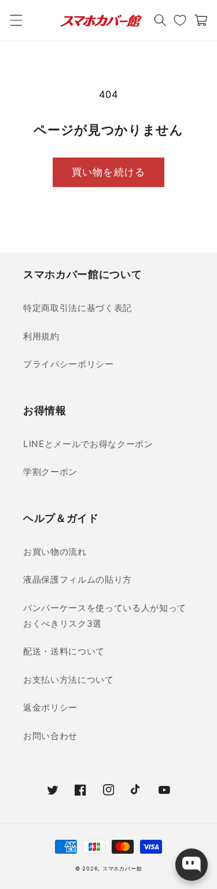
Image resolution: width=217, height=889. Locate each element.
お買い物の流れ (55, 551)
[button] (16, 20)
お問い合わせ (50, 735)
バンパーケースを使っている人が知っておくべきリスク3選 (104, 615)
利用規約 (41, 336)
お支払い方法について (68, 679)
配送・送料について (64, 651)
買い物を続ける (108, 172)
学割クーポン (50, 471)
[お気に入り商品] (180, 20)
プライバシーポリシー (68, 363)
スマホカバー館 (122, 868)
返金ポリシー (50, 707)
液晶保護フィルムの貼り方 (77, 579)
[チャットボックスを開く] (191, 864)
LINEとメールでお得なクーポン (88, 443)
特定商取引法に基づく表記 (77, 307)
